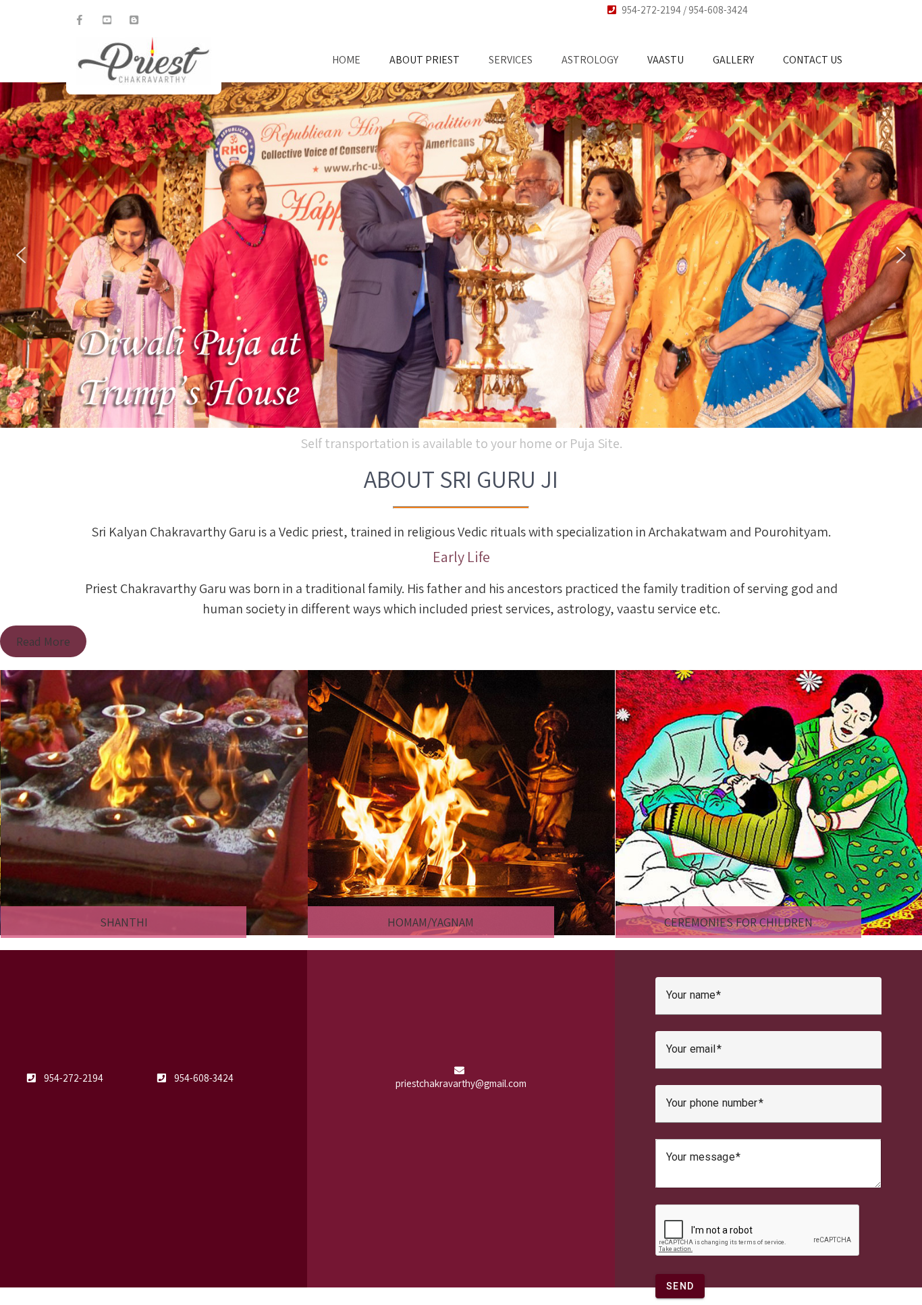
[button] (21, 255)
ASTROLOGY (590, 60)
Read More (43, 641)
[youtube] (106, 20)
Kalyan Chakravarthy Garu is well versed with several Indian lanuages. (461, 443)
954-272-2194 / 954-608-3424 (685, 9)
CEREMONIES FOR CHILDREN (430, 922)
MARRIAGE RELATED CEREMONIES (737, 922)
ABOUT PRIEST (424, 60)
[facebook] (79, 20)
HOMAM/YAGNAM (123, 922)
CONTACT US (812, 60)
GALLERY (733, 60)
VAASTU (665, 60)
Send (680, 1286)
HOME (346, 60)
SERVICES (511, 60)
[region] (461, 255)
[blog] (133, 20)
